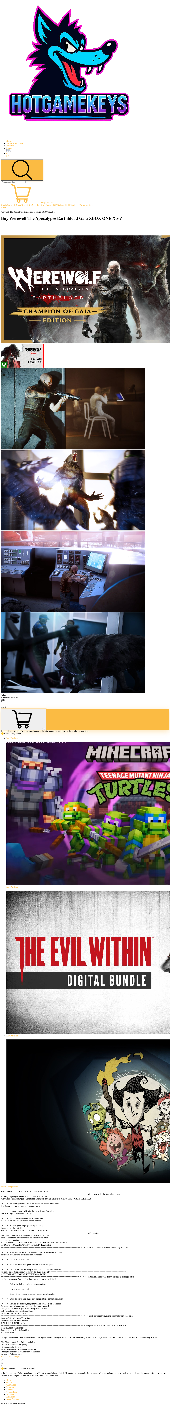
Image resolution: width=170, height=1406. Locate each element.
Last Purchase (12, 738)
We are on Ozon (86, 205)
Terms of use (11, 1392)
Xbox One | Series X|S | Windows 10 (51, 205)
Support (9, 148)
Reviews (10, 146)
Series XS (11, 205)
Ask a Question (12, 1399)
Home (9, 141)
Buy (43, 729)
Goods (4, 205)
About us (10, 1394)
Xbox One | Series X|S (25, 205)
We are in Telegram (14, 143)
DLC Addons (73, 205)
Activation (10, 1397)
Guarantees (11, 1385)
